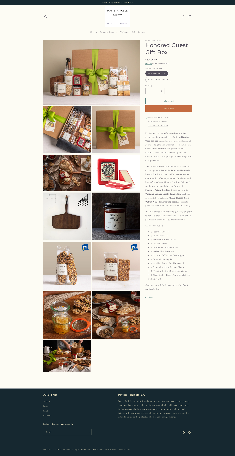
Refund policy (86, 449)
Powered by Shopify (72, 450)
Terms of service (110, 449)
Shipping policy (124, 449)
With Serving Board (157, 73)
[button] (46, 17)
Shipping (148, 64)
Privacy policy (98, 449)
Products (46, 401)
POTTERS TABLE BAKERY (56, 450)
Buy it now (169, 109)
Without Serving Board (158, 80)
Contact (46, 406)
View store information (158, 126)
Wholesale (47, 416)
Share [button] (150, 297)
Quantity (148, 86)
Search (45, 411)
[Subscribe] (89, 432)
